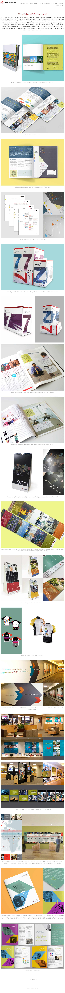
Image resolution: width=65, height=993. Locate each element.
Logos (31, 3)
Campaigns (47, 3)
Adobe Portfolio (35, 988)
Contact (58, 5)
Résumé (61, 3)
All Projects (24, 3)
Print (35, 3)
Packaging (54, 3)
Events (41, 3)
